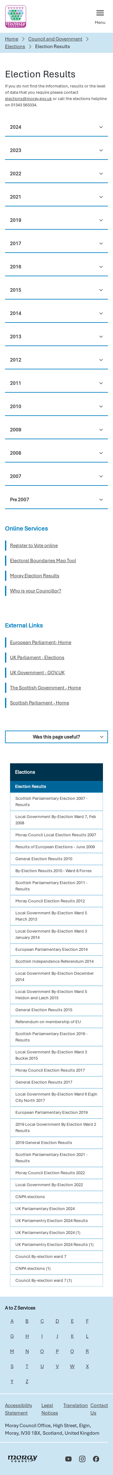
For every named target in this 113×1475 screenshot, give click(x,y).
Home (11, 39)
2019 (15, 220)
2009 (15, 430)
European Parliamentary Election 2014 (51, 949)
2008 (15, 453)
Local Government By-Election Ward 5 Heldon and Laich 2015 (51, 995)
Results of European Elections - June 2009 (55, 847)
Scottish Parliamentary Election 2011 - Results (51, 886)
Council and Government (55, 39)
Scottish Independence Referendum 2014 (54, 961)
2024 (15, 127)
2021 (15, 197)
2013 (15, 337)
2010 (15, 406)
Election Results (30, 786)
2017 (15, 243)
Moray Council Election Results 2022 (50, 1172)
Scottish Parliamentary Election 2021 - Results (51, 1158)
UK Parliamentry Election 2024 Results (51, 1220)
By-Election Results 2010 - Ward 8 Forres (53, 870)
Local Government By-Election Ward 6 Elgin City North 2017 (56, 1097)
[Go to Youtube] (68, 1459)
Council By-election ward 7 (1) (43, 1280)
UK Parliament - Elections (37, 657)
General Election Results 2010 (43, 858)
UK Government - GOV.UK (37, 673)
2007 (15, 476)
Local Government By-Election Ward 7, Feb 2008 (55, 820)
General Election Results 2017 (43, 1082)
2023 (15, 150)
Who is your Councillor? (35, 591)
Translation (75, 1405)
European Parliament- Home (40, 642)
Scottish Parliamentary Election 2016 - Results (51, 1037)
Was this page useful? (56, 737)
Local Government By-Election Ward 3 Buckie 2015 (51, 1055)
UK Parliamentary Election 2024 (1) (47, 1232)
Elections (15, 46)
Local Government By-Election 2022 (49, 1184)
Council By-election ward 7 (40, 1256)
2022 (15, 174)
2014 (15, 313)
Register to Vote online (34, 545)
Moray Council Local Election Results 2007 (55, 835)
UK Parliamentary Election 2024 (45, 1208)
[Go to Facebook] (96, 1459)
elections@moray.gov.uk (28, 98)
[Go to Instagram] (82, 1459)
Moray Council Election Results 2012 (50, 901)
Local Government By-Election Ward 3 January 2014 (51, 934)
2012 (15, 360)
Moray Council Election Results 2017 (50, 1070)
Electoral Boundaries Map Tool (43, 561)
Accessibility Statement (18, 1409)
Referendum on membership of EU (48, 1021)
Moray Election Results (34, 576)
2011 (15, 383)
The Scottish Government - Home (45, 688)
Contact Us (99, 1409)
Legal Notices (49, 1409)
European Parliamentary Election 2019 (51, 1112)
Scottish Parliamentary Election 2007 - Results (51, 801)
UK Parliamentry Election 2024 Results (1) (54, 1244)
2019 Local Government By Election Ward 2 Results (55, 1127)
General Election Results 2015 (43, 1009)
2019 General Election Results (43, 1142)
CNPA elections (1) (33, 1268)
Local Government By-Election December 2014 (54, 976)
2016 (15, 267)
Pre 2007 (19, 499)
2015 (15, 290)
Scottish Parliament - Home (39, 703)
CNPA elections (30, 1196)
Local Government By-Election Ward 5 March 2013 (51, 916)
